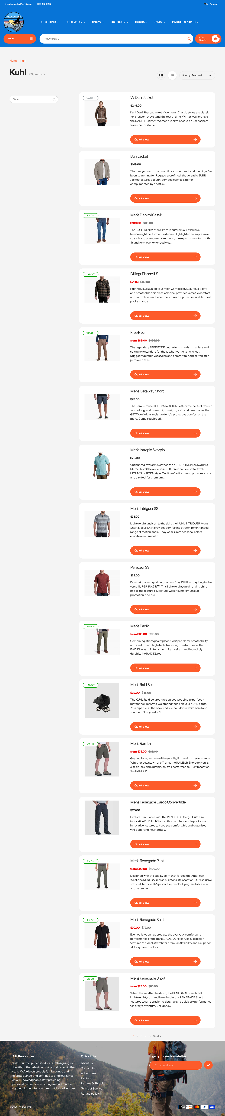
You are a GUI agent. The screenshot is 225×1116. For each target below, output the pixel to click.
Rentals (86, 1078)
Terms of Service (91, 1088)
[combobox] (34, 99)
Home (14, 60)
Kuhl (23, 60)
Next (156, 1036)
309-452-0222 (44, 4)
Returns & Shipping (93, 1083)
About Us (87, 1063)
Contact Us (88, 1068)
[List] (172, 75)
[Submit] (208, 1065)
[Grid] (161, 75)
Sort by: (186, 75)
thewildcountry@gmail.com (18, 4)
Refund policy (90, 1093)
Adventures (88, 1073)
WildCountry (25, 1106)
